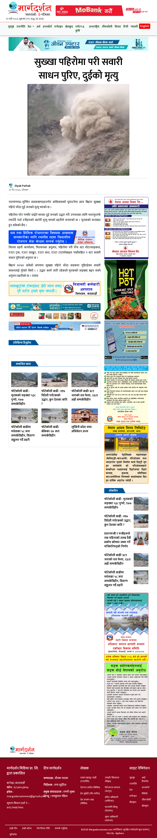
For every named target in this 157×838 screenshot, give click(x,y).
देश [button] (30, 26)
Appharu (119, 833)
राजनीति (21, 26)
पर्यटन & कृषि (79, 28)
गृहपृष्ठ (11, 26)
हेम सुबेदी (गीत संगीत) (90, 794)
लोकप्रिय (113, 490)
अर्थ (38, 26)
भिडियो (144, 794)
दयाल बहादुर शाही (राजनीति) (88, 779)
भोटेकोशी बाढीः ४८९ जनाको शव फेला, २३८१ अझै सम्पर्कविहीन (84, 395)
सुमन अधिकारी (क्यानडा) (111, 819)
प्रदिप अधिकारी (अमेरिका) (111, 799)
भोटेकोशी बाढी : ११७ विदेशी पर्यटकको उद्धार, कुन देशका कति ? (54, 397)
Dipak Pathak (23, 186)
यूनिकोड (13, 834)
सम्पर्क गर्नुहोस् (61, 828)
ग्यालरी (134, 26)
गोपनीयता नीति (43, 828)
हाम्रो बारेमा (27, 828)
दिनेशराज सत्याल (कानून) (112, 789)
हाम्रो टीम (13, 828)
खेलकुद (69, 26)
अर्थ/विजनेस (145, 779)
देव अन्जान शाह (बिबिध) (87, 801)
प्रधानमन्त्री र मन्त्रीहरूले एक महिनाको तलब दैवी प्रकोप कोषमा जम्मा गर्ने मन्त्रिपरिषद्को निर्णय (117, 540)
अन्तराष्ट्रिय (94, 26)
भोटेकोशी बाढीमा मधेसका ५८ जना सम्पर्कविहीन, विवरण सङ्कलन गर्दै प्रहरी (23, 433)
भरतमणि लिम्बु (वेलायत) (111, 809)
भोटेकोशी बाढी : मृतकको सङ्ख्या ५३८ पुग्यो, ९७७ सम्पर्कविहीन (23, 397)
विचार (118, 26)
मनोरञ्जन (58, 26)
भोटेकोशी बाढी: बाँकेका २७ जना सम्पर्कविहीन (50, 431)
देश (130, 790)
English (144, 26)
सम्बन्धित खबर (23, 364)
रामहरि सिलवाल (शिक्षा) (112, 779)
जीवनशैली (107, 26)
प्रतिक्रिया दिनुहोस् (22, 342)
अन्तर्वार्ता (47, 26)
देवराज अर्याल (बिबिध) (90, 787)
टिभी (125, 26)
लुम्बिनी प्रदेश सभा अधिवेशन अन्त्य (81, 429)
